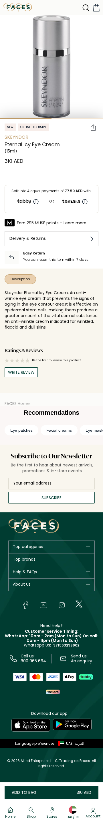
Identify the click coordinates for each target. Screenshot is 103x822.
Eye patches (21, 430)
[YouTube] (43, 605)
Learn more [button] (75, 223)
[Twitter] (79, 604)
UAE (69, 743)
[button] (64, 743)
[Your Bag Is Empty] (96, 7)
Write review (21, 372)
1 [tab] (26, 118)
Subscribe (51, 498)
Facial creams (59, 430)
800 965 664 (33, 661)
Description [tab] (20, 279)
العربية (79, 743)
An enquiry (81, 661)
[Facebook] (25, 605)
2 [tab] (77, 118)
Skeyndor (16, 137)
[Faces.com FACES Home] (17, 7)
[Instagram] (61, 605)
